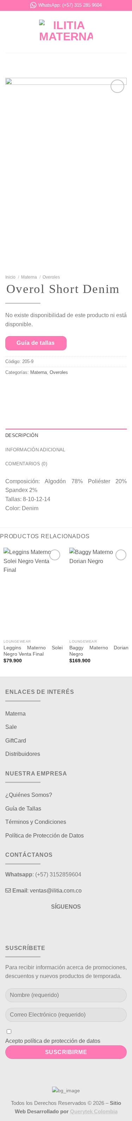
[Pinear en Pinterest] (80, 390)
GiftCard (15, 741)
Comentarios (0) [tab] (26, 463)
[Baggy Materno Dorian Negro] (98, 592)
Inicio (10, 277)
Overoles (51, 277)
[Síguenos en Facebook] (53, 925)
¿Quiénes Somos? (28, 795)
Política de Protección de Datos (44, 836)
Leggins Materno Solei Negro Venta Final (33, 651)
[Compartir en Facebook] (30, 390)
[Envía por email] (63, 390)
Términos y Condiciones (35, 822)
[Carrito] (123, 32)
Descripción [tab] (21, 435)
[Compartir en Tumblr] (96, 390)
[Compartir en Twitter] (46, 390)
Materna (29, 277)
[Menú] (9, 31)
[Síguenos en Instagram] (66, 925)
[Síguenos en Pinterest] (78, 925)
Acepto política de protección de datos (52, 1041)
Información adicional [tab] (35, 449)
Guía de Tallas (23, 809)
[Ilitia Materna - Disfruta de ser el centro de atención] (66, 32)
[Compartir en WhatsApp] (13, 390)
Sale (11, 727)
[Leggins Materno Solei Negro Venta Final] (33, 592)
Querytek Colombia (94, 1111)
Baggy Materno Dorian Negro (98, 651)
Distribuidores (22, 754)
